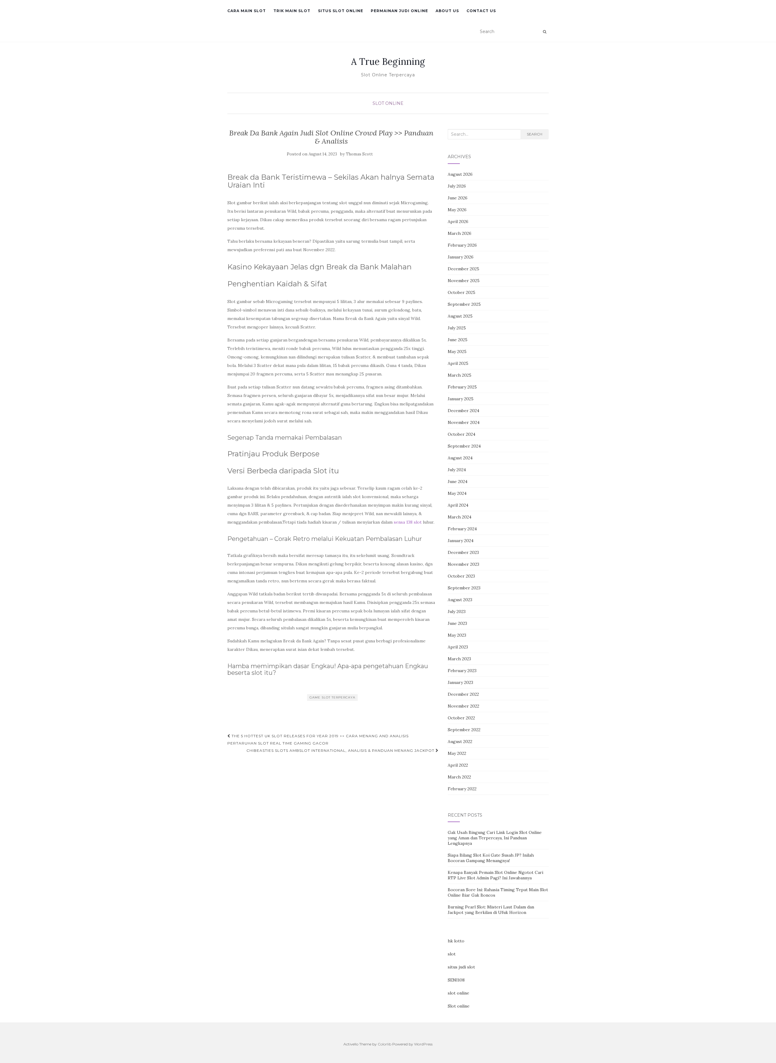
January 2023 (460, 682)
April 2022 (458, 765)
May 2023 (457, 635)
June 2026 (457, 198)
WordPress (423, 1044)
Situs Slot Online (340, 10)
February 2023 (462, 670)
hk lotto (456, 941)
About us (447, 10)
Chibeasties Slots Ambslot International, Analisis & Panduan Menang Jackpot (341, 750)
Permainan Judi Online (399, 10)
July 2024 (457, 469)
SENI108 (456, 980)
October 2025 (461, 292)
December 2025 (463, 269)
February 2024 (462, 529)
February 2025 (462, 387)
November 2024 (464, 422)
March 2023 (459, 658)
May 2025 (457, 351)
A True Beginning (388, 61)
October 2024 (461, 434)
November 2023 (463, 564)
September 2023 (464, 588)
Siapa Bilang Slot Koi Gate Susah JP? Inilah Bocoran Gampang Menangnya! (491, 857)
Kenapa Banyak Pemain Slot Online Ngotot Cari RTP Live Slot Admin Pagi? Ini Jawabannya (495, 875)
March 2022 (459, 777)
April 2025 (458, 363)
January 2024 (460, 540)
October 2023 (461, 576)
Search (534, 134)
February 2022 (462, 788)
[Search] (544, 31)
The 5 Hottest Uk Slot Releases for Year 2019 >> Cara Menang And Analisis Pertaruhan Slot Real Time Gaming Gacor (318, 739)
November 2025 (464, 280)
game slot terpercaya (332, 697)
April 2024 (458, 505)
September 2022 (464, 729)
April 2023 (458, 647)
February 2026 (462, 245)
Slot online (459, 1006)
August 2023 (460, 599)
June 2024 (457, 481)
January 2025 (460, 399)
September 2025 (464, 304)
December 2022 (463, 694)
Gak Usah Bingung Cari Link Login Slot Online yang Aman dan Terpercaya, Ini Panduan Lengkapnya (495, 838)
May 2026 (457, 209)
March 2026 (459, 233)
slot (452, 954)
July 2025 (457, 328)
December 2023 (463, 552)
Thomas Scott (359, 154)
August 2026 (460, 174)
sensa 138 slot (408, 522)
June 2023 (457, 623)
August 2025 (460, 316)
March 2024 (459, 517)
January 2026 (460, 257)
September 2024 (464, 446)
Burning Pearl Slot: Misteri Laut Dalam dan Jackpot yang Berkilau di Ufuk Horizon (491, 909)
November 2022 (463, 706)
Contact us (481, 10)
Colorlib (384, 1044)
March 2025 (459, 375)
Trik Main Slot (291, 10)
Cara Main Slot (246, 10)
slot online (458, 993)
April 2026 (458, 221)
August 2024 (460, 458)
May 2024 (457, 493)
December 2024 (463, 410)
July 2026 (457, 186)
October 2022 (461, 718)
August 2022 (460, 741)
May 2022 (457, 753)
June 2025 (457, 339)
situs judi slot (461, 967)
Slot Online (388, 103)
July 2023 (457, 611)
